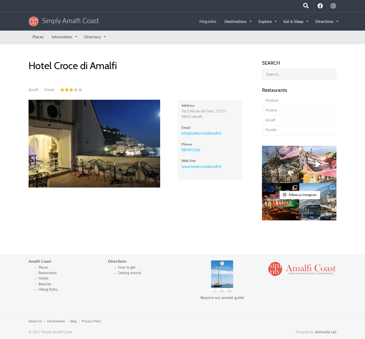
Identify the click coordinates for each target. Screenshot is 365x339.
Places (38, 37)
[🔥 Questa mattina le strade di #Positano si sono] (317, 164)
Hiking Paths (48, 289)
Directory (93, 37)
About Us (35, 321)
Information (62, 37)
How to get (126, 267)
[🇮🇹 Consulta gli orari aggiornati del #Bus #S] (317, 201)
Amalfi (33, 90)
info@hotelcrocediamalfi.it (201, 133)
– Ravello (270, 130)
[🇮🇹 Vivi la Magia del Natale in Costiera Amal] (280, 201)
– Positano (271, 100)
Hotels (49, 90)
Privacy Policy (91, 321)
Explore (265, 22)
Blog (73, 321)
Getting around (129, 273)
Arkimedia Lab (325, 332)
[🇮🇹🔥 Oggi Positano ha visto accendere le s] (280, 164)
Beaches (44, 284)
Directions (324, 22)
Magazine (208, 22)
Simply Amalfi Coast (68, 21)
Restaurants (48, 273)
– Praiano (270, 110)
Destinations (236, 22)
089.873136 (191, 150)
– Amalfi (269, 120)
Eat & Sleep (294, 22)
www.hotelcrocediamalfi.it (201, 167)
